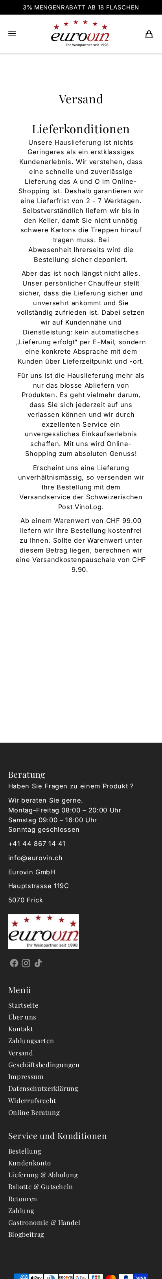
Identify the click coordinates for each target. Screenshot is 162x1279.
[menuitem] (149, 33)
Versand (20, 1052)
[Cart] (149, 33)
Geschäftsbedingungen (44, 1064)
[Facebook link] (14, 963)
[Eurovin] (80, 34)
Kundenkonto (29, 1162)
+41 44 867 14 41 (37, 844)
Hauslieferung (78, 142)
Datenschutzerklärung (43, 1088)
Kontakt (20, 1028)
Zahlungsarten (31, 1040)
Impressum (26, 1076)
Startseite (23, 1005)
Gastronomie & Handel (44, 1222)
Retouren (22, 1198)
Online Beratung (34, 1112)
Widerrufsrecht (32, 1100)
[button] (12, 34)
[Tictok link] (38, 963)
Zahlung (21, 1210)
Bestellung (25, 1150)
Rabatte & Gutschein (41, 1186)
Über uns (22, 1016)
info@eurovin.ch (35, 858)
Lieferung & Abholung (43, 1174)
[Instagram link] (26, 963)
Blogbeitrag (26, 1234)
